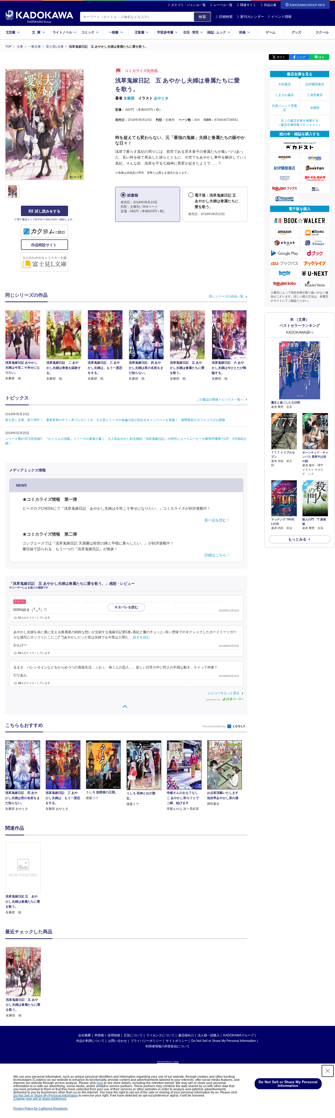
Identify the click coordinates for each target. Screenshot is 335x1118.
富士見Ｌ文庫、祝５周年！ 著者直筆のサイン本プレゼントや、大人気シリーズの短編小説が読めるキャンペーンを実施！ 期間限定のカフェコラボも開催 (115, 420)
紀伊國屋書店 (314, 84)
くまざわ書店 (284, 95)
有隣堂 (315, 108)
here (100, 1083)
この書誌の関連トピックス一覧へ (219, 399)
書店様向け (186, 1035)
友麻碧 (129, 98)
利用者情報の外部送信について (167, 1046)
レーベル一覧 (223, 5)
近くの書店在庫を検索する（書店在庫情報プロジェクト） (300, 123)
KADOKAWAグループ (238, 1035)
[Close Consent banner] (327, 1071)
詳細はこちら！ (217, 555)
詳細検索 (226, 17)
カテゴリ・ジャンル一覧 (188, 5)
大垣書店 (284, 84)
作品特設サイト (44, 245)
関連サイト (248, 5)
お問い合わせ (117, 1041)
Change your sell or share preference (39, 1098)
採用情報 (114, 1035)
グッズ (296, 32)
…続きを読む (140, 637)
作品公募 (270, 5)
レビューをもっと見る (223, 693)
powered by (213, 699)
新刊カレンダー (252, 17)
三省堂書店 (315, 95)
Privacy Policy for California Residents (40, 1108)
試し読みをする (47, 211)
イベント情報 (281, 17)
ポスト (281, 57)
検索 (202, 17)
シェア (301, 57)
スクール (322, 32)
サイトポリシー (177, 1041)
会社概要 (84, 1035)
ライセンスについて (160, 1035)
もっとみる (297, 539)
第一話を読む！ (217, 520)
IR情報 (99, 1035)
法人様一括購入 (209, 1035)
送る (321, 57)
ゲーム (270, 32)
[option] (26, 878)
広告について (133, 1035)
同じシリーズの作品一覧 (226, 296)
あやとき (161, 98)
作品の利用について (90, 1041)
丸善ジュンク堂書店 (284, 108)
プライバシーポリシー (146, 1041)
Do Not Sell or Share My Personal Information (223, 1040)
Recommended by (215, 726)
